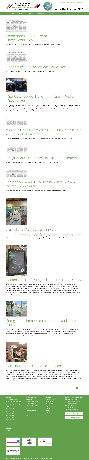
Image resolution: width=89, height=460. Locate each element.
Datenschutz (49, 458)
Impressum (42, 458)
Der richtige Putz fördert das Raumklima (36, 67)
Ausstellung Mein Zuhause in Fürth (32, 229)
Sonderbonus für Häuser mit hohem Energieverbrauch (33, 38)
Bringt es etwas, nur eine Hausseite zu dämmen (41, 158)
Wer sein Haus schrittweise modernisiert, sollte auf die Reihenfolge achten (43, 132)
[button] (77, 13)
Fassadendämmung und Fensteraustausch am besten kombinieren (40, 184)
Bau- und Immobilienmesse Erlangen (33, 365)
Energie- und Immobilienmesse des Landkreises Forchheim (41, 322)
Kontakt (36, 458)
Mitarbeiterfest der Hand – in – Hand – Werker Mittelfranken (40, 98)
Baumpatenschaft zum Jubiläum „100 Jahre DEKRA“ (44, 279)
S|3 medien (30, 458)
